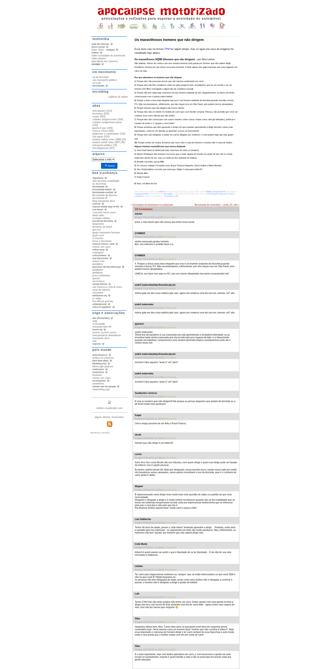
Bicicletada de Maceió (104, 195)
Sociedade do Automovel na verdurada (152, 205)
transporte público (102, 145)
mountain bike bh (101, 326)
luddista (161, 191)
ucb (94, 341)
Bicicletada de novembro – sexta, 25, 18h (217, 205)
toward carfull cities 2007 (106, 142)
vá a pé (96, 82)
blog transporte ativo (103, 200)
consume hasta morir (104, 212)
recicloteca (98, 281)
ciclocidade (98, 323)
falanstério (98, 223)
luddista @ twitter (118, 96)
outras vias (98, 261)
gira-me (96, 229)
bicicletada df (99, 198)
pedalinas (97, 272)
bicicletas (97, 113)
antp (94, 320)
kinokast (97, 375)
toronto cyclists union (104, 332)
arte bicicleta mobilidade (105, 180)
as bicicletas (99, 183)
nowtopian (98, 252)
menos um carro (101, 246)
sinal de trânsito (101, 289)
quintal (96, 278)
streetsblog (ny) (101, 389)
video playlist (98, 58)
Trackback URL (171, 196)
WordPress (95, 433)
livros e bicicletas (102, 241)
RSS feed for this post (217, 194)
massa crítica (100, 130)
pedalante (97, 269)
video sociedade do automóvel (108, 55)
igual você (98, 235)
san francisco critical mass (107, 286)
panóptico (97, 264)
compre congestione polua (106, 122)
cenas (95, 116)
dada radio (98, 215)
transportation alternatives (106, 335)
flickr (101, 49)
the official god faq (102, 301)
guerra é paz (99, 128)
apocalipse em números (104, 61)
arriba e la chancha (102, 357)
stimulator (97, 292)
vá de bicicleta (100, 77)
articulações (99, 110)
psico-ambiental (101, 275)
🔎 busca (109, 165)
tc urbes (96, 298)
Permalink (171, 217)
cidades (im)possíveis (215, 191)
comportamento (141, 194)
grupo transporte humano (106, 232)
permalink (168, 194)
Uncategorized (100, 148)
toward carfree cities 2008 (106, 139)
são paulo (97, 136)
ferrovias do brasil (102, 226)
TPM (167, 49)
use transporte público (104, 80)
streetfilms (98, 383)
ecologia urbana (101, 218)
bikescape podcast (102, 366)
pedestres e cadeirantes (105, 133)
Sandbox (106, 433)
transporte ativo (101, 338)
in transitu (97, 238)
